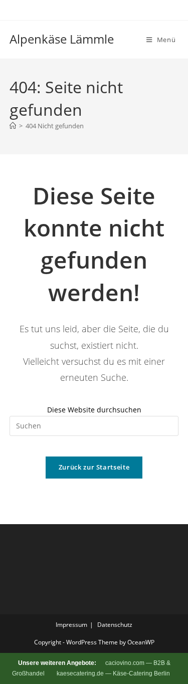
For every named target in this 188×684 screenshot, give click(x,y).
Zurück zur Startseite (94, 467)
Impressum (71, 624)
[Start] (13, 125)
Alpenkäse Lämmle (62, 39)
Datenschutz (114, 624)
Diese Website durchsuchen (94, 409)
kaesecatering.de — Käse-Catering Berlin (113, 673)
